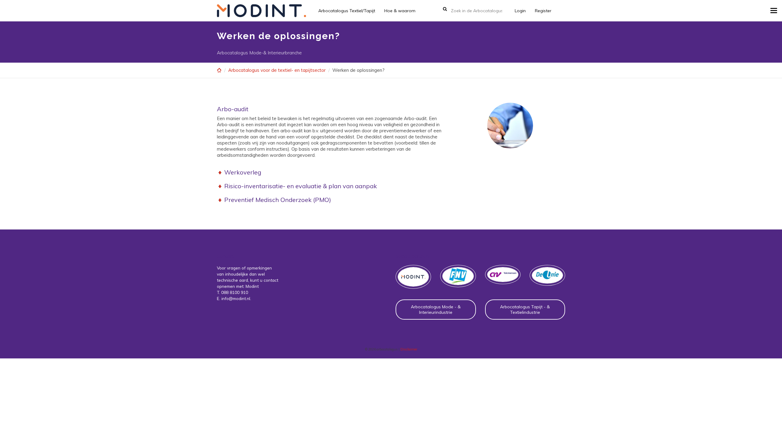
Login (520, 10)
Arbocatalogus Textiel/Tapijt (346, 10)
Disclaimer (408, 349)
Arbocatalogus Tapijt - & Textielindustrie (525, 309)
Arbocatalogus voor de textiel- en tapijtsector (277, 70)
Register (543, 10)
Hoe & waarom (399, 10)
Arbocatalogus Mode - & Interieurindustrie (436, 309)
